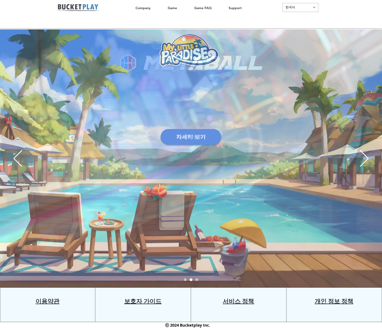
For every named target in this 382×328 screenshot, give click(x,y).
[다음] (364, 158)
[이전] (18, 158)
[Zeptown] (196, 279)
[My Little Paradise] (191, 279)
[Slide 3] (185, 279)
